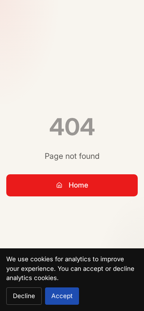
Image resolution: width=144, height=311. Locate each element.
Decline (24, 296)
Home (78, 185)
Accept (62, 296)
